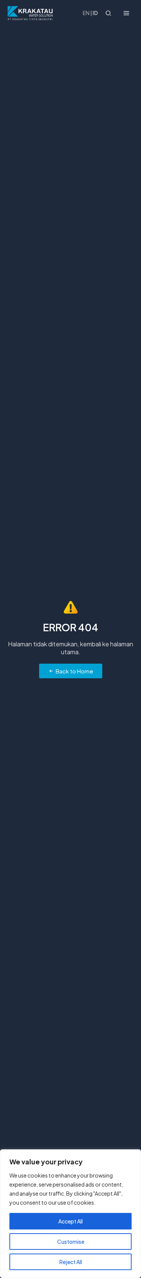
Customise (70, 1241)
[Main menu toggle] (126, 13)
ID (95, 13)
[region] (70, 1213)
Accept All (70, 1221)
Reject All (70, 1261)
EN (86, 13)
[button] (108, 13)
